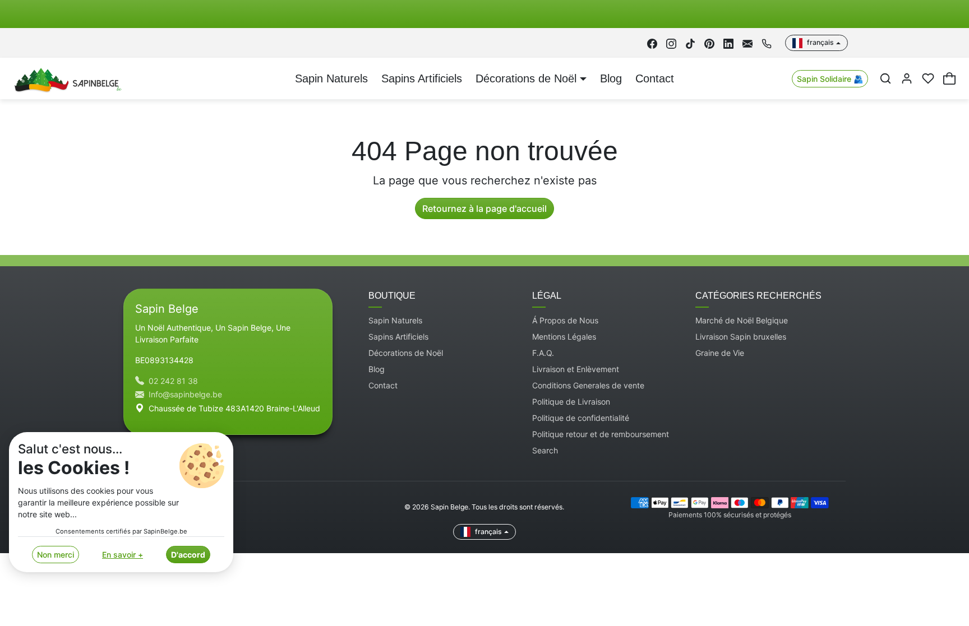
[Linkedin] (728, 43)
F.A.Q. (543, 353)
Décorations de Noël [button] (526, 78)
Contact (654, 78)
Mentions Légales (564, 336)
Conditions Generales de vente (588, 385)
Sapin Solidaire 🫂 (830, 79)
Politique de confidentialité (580, 418)
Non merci (55, 554)
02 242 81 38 (173, 381)
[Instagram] (671, 43)
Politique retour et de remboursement (600, 434)
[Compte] (906, 78)
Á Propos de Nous (565, 320)
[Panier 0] (949, 78)
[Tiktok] (690, 43)
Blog (611, 78)
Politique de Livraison (571, 401)
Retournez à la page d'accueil (484, 208)
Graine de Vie (719, 353)
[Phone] (766, 43)
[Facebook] (652, 43)
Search (545, 450)
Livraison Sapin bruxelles (740, 336)
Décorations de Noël (405, 353)
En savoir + (122, 554)
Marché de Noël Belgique (741, 320)
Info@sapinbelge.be (185, 394)
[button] (885, 78)
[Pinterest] (709, 43)
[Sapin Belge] (66, 78)
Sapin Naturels (331, 78)
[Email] (747, 43)
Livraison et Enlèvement (575, 369)
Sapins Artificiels (421, 78)
